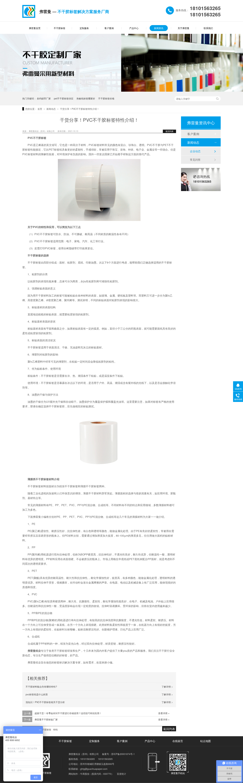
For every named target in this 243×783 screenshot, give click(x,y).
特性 (55, 729)
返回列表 (169, 131)
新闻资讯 (158, 28)
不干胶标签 (59, 28)
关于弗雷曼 (183, 28)
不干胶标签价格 (106, 98)
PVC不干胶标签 (43, 729)
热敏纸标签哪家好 (86, 98)
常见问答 (195, 159)
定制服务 (84, 28)
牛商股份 (84, 773)
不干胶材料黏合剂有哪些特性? (41, 686)
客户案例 (109, 28)
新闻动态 (51, 108)
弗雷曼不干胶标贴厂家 (46, 719)
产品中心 (134, 28)
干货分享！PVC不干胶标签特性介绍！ (79, 108)
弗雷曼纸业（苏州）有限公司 (42, 131)
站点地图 (205, 741)
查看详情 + (163, 713)
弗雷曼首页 (34, 28)
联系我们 (208, 28)
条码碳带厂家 (44, 98)
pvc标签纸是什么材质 (37, 694)
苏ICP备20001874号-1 (123, 754)
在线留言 (177, 741)
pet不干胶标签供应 (63, 98)
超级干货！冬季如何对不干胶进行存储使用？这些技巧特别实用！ (68, 713)
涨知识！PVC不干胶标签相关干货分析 (45, 702)
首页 (40, 108)
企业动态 (195, 151)
